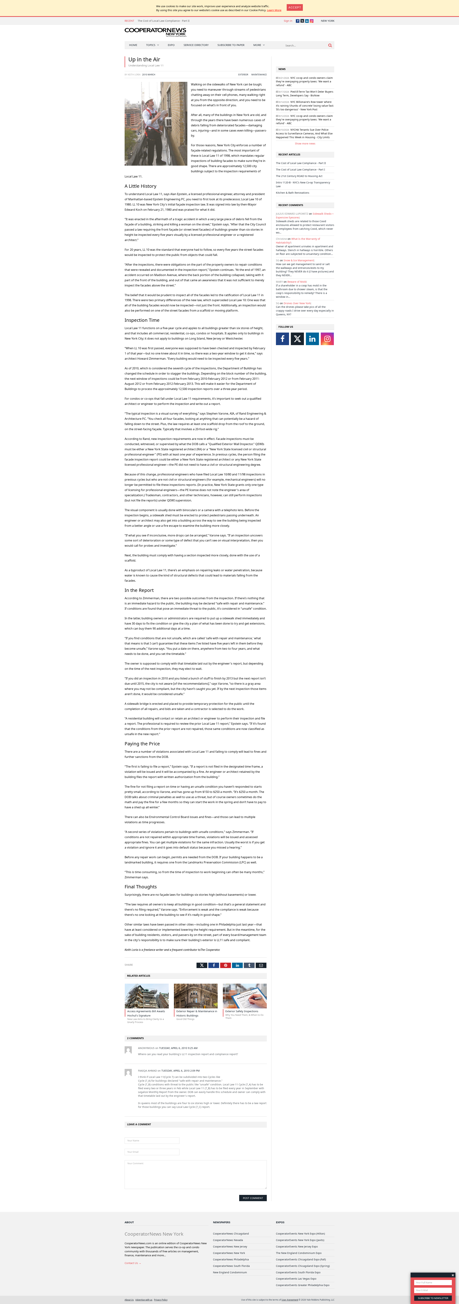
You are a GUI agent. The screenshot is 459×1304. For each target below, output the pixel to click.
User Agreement (289, 1299)
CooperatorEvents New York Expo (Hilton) (300, 1233)
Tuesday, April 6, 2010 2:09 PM (180, 1070)
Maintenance (259, 74)
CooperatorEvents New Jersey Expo (297, 1246)
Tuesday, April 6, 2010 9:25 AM (178, 1048)
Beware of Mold (296, 281)
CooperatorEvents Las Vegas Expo (296, 1278)
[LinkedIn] (312, 339)
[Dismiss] (452, 1275)
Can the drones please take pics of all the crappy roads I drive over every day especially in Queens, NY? (305, 310)
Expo (171, 45)
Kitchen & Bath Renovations (292, 192)
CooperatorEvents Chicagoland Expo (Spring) (303, 1266)
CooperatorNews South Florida (231, 1266)
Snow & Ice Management (299, 260)
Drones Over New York (297, 303)
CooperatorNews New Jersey (230, 1246)
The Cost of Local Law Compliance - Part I (163, 20)
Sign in (288, 20)
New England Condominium (230, 1272)
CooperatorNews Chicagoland (231, 1233)
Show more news (305, 143)
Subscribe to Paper (230, 45)
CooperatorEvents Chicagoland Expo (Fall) (301, 1259)
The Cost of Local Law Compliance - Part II (301, 163)
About (129, 1222)
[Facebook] (282, 339)
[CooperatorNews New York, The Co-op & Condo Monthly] (155, 33)
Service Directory (196, 45)
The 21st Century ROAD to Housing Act (299, 176)
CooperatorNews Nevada (228, 1240)
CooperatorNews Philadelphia (231, 1259)
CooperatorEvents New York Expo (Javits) (300, 1240)
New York (327, 20)
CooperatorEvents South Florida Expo (298, 1272)
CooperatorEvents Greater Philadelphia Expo (302, 1285)
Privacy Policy (160, 1299)
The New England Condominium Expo (298, 1253)
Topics (150, 45)
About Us (129, 1299)
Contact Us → (133, 1263)
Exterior (243, 74)
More (257, 45)
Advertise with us (143, 1299)
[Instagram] (327, 339)
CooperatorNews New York (229, 1253)
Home (133, 45)
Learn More (274, 10)
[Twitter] (297, 339)
